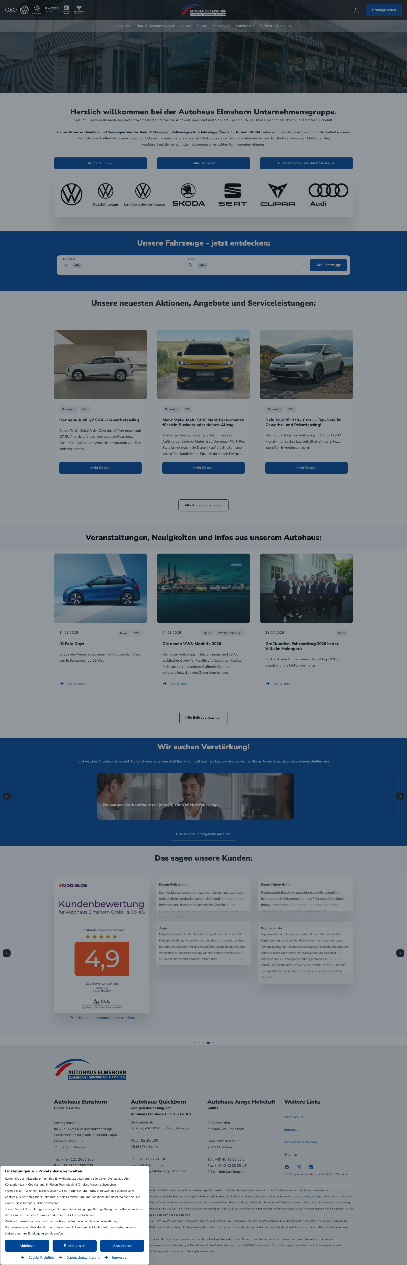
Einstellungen (74, 1245)
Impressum (120, 1257)
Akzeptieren (122, 1245)
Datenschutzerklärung (83, 1257)
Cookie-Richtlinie (41, 1257)
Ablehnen (27, 1245)
